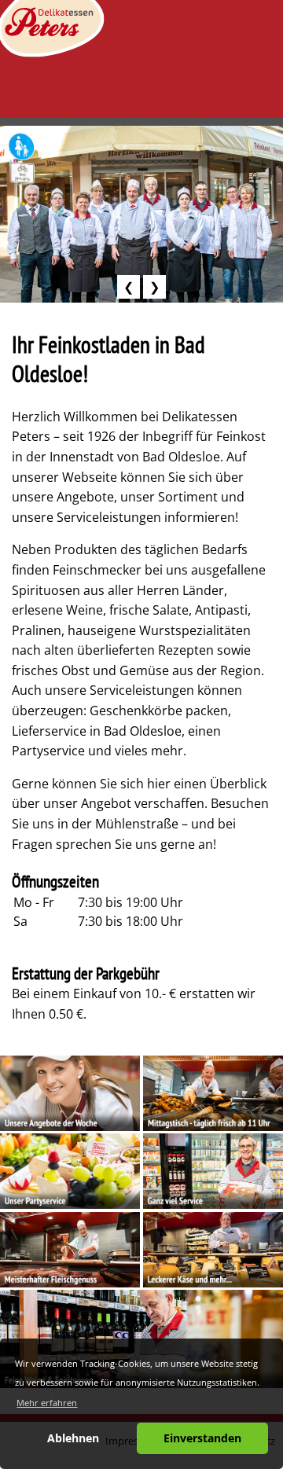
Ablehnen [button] (73, 1437)
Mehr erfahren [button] (47, 1402)
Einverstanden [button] (202, 1437)
